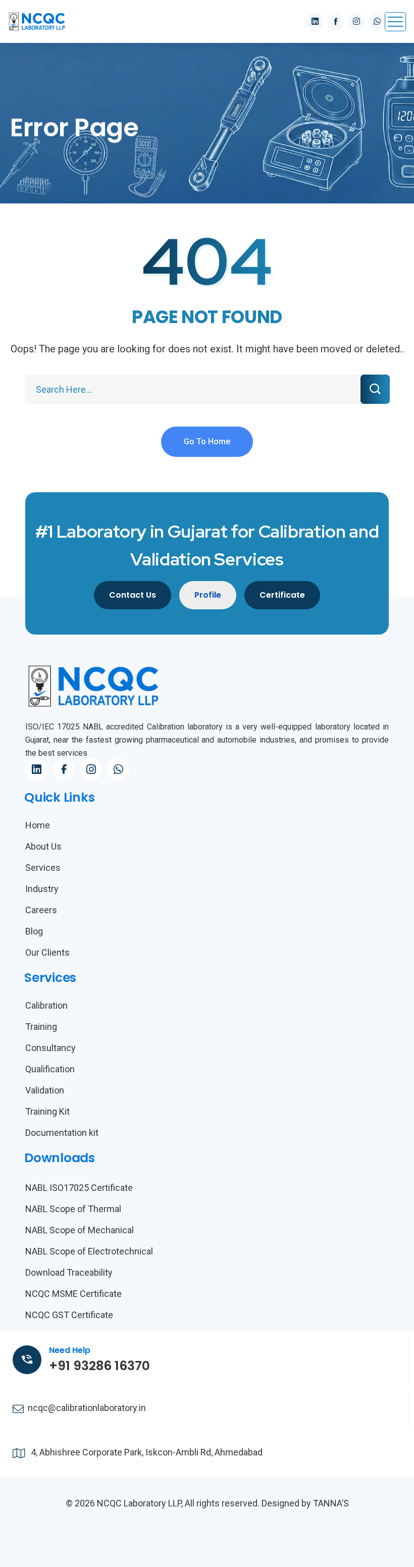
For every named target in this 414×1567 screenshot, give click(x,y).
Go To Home (207, 441)
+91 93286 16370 (99, 1366)
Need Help (69, 1350)
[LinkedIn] (36, 769)
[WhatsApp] (118, 769)
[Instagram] (91, 769)
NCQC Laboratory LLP (139, 1503)
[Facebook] (64, 769)
